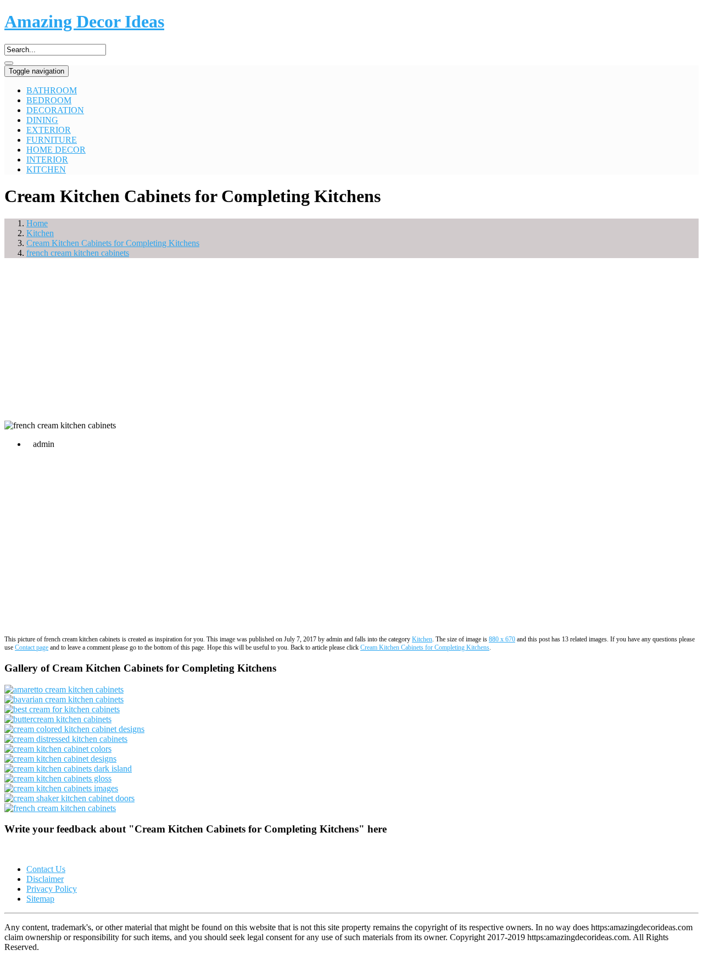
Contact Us (45, 869)
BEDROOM (48, 100)
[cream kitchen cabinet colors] (57, 748)
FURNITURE (51, 139)
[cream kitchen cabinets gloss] (57, 778)
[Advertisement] (351, 344)
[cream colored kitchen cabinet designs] (74, 729)
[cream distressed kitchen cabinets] (65, 739)
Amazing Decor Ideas (84, 21)
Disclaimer (45, 879)
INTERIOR (47, 159)
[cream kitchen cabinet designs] (60, 758)
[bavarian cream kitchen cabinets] (64, 699)
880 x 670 (502, 639)
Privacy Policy (51, 888)
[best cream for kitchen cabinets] (62, 709)
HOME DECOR (56, 149)
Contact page (31, 647)
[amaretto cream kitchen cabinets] (64, 689)
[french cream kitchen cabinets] (60, 808)
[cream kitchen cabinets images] (61, 788)
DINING (42, 120)
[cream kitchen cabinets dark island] (68, 768)
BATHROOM (51, 90)
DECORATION (55, 110)
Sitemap (40, 898)
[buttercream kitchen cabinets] (57, 719)
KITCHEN (46, 169)
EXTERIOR (48, 130)
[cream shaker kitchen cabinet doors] (69, 798)
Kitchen (422, 639)
